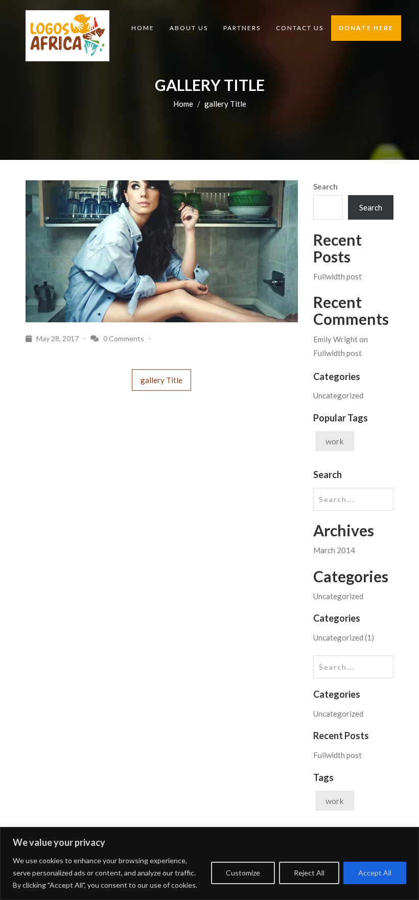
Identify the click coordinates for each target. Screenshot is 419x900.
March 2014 (334, 550)
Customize (243, 872)
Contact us (299, 28)
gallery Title (161, 380)
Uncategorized (338, 395)
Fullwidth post (337, 276)
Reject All (309, 872)
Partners (242, 28)
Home (142, 28)
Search (325, 186)
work (334, 441)
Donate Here (366, 28)
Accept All (374, 872)
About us (189, 28)
